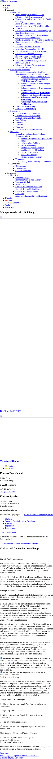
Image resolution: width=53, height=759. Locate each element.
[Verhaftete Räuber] (26, 417)
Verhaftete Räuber (9, 461)
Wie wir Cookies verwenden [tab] (11, 559)
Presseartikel (15, 111)
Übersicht (14, 175)
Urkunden (14, 132)
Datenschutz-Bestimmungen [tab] (11, 742)
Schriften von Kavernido (20, 70)
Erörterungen (15, 12)
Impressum (4, 753)
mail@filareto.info (7, 491)
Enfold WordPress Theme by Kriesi (38, 514)
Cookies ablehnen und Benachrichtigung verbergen (19, 756)
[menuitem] (29, 5)
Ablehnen (34, 543)
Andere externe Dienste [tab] (9, 677)
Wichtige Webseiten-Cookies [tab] (11, 590)
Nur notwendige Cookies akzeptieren (15, 543)
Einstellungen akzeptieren (10, 755)
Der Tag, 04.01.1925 (10, 411)
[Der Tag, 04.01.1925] (26, 218)
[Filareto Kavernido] (8, 1)
